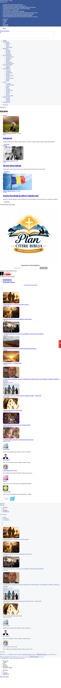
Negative (8, 101)
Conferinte (8, 71)
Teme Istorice (9, 47)
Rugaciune (8, 54)
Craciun (6, 654)
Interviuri (8, 66)
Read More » (7, 144)
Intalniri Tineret (9, 75)
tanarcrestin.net (7, 280)
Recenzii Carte (9, 90)
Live (4, 23)
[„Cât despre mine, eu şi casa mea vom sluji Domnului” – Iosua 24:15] (11, 394)
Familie (7, 60)
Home (5, 40)
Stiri (4, 82)
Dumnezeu (41, 654)
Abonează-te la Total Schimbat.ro (30, 265)
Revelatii (8, 52)
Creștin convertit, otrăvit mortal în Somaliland (13, 11)
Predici (7, 46)
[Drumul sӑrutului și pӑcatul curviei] (11, 408)
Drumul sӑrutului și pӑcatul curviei (12, 410)
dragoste (34, 654)
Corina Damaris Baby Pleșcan (10, 470)
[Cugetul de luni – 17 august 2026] (11, 361)
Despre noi (5, 19)
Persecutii (8, 51)
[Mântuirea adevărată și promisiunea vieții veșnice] (11, 317)
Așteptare (7, 138)
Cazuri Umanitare (10, 84)
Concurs (8, 70)
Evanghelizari (9, 72)
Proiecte (8, 79)
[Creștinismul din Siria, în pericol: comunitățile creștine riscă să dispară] (11, 332)
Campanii (8, 83)
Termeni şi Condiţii (7, 667)
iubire (55, 654)
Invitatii (8, 76)
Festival (8, 74)
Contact (5, 20)
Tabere (7, 80)
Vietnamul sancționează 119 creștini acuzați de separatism (16, 8)
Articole (6, 41)
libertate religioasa (5, 656)
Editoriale (8, 59)
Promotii (8, 88)
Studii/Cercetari (9, 95)
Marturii (8, 67)
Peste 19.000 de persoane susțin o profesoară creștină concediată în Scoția (20, 12)
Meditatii (8, 43)
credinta (10, 654)
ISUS (52, 654)
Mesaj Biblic (9, 62)
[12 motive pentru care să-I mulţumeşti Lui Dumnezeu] (11, 438)
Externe (8, 86)
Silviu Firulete (6, 460)
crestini (15, 654)
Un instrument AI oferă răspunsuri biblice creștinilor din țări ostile (18, 14)
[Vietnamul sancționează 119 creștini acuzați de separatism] (11, 347)
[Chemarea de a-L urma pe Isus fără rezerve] (11, 302)
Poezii (7, 44)
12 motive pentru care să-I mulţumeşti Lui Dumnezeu (18, 440)
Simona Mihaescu (7, 133)
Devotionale (7, 55)
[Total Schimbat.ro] (5, 31)
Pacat (15, 656)
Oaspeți (5, 21)
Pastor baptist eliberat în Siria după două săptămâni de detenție (17, 15)
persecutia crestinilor (21, 656)
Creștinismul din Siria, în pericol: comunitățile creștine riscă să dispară (19, 7)
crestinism (19, 654)
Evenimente (7, 68)
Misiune (8, 50)
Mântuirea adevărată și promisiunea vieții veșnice (14, 5)
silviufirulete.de (7, 279)
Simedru (5, 481)
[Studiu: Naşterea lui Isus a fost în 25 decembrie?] (11, 423)
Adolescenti (9, 58)
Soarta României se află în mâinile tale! (21, 196)
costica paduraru (7, 491)
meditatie (11, 656)
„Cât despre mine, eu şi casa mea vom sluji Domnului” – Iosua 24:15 (22, 396)
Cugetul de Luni (10, 56)
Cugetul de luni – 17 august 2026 (11, 10)
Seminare (8, 92)
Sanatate (8, 91)
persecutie (27, 656)
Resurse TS (5, 25)
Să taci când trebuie (12, 165)
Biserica (5, 48)
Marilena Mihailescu (8, 191)
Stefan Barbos (6, 449)
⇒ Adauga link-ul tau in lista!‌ (30, 285)
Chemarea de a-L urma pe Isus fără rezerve (13, 4)
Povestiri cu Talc (10, 63)
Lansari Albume (9, 78)
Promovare (5, 24)
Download (6, 96)
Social (7, 94)
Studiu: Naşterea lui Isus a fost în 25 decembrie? (16, 425)
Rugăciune (34, 656)
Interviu (48, 654)
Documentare (7, 64)
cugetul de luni (27, 654)
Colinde (8, 98)
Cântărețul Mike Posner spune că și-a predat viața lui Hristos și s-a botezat (20, 16)
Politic (7, 87)
